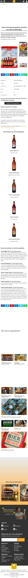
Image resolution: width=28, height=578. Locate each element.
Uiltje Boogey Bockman (19, 558)
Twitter (5, 529)
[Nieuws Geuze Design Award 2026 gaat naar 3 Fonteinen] (7, 390)
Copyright (3, 557)
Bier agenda (16, 550)
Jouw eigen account (5, 560)
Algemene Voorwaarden (6, 556)
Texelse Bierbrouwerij (15, 251)
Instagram (18, 526)
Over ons (3, 545)
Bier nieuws (16, 547)
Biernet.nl (6, 574)
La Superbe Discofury (18, 556)
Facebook (5, 526)
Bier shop (16, 549)
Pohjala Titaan (17, 560)
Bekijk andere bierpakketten (13, 103)
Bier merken (16, 545)
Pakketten (4, 4)
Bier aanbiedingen (18, 546)
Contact (3, 546)
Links (2, 558)
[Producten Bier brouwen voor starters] (14, 440)
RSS (16, 529)
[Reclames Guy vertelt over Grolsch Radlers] (7, 423)
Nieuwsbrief (4, 561)
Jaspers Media (20, 574)
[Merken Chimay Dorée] (20, 423)
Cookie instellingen (5, 551)
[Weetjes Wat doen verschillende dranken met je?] (20, 357)
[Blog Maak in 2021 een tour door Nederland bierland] (20, 390)
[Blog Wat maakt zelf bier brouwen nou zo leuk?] (14, 407)
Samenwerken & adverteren (5, 549)
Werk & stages (4, 547)
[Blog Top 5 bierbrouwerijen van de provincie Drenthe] (7, 357)
